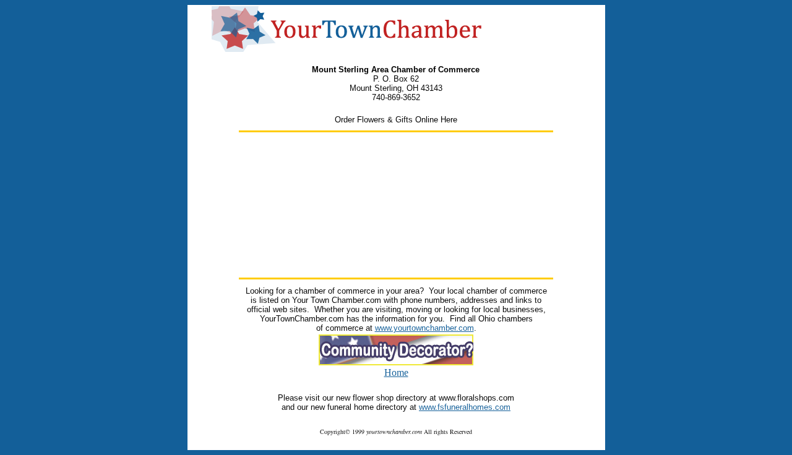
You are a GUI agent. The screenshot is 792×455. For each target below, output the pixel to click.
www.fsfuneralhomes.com (464, 407)
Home (396, 372)
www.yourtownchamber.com (424, 328)
